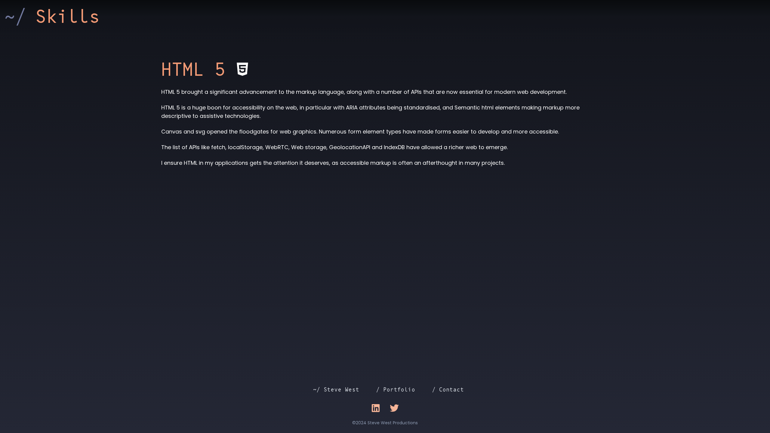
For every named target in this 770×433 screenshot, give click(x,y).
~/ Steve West (336, 389)
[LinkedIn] (375, 408)
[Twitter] (394, 408)
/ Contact (448, 389)
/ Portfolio (395, 389)
